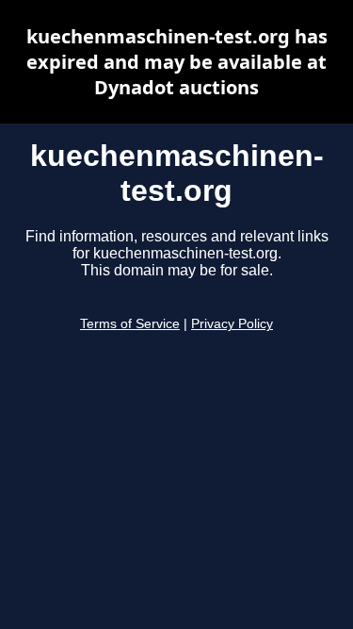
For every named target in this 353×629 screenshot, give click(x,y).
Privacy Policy (232, 324)
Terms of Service (130, 324)
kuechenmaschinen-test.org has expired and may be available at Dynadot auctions (177, 62)
